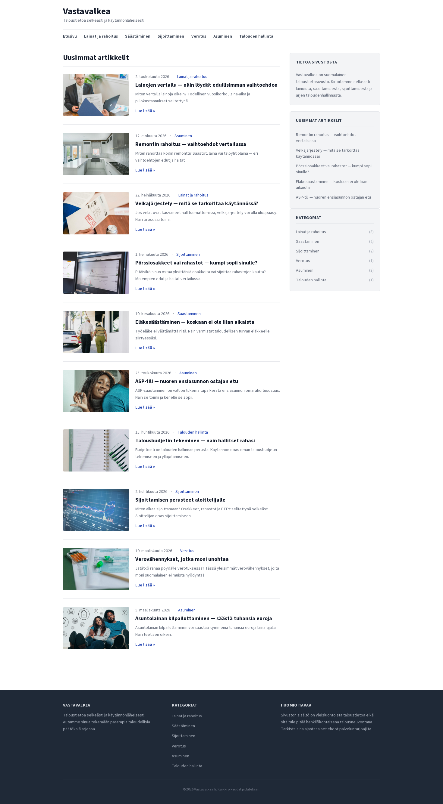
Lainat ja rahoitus (101, 36)
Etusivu (70, 36)
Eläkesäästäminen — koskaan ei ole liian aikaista (194, 322)
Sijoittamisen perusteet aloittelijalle (180, 500)
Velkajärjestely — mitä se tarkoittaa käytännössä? (196, 203)
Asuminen (222, 36)
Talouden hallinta (256, 36)
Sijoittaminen (171, 36)
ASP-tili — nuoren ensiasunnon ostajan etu (186, 381)
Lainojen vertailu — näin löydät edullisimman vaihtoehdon (206, 85)
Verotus (198, 36)
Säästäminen (137, 36)
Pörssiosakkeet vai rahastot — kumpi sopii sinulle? (196, 263)
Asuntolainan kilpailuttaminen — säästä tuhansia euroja (203, 618)
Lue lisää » (145, 111)
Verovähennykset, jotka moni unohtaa (182, 559)
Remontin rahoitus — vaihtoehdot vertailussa (190, 144)
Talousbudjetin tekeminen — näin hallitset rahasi (195, 440)
